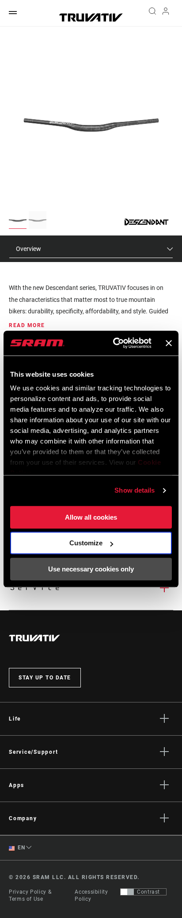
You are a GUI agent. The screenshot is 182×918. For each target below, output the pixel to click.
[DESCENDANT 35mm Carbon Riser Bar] (91, 125)
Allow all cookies (91, 517)
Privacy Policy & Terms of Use (30, 895)
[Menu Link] (13, 13)
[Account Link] (166, 13)
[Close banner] (169, 343)
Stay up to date (45, 678)
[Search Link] (152, 13)
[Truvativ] (91, 17)
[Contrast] (127, 892)
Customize (85, 543)
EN (20, 848)
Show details (134, 490)
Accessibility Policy (91, 895)
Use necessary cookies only (91, 569)
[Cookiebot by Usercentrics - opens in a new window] (115, 343)
